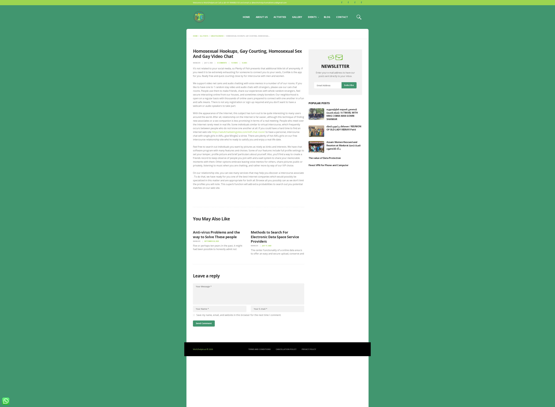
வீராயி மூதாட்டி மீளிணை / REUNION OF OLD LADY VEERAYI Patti (343, 128)
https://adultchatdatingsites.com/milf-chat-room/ (238, 132)
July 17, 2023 (266, 246)
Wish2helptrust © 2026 (203, 349)
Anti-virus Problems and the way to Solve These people (216, 234)
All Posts (204, 36)
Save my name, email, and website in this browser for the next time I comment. (238, 315)
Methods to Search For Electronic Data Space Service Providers (275, 237)
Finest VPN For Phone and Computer (328, 165)
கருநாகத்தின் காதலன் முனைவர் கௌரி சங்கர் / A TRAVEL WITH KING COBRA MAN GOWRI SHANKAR (342, 114)
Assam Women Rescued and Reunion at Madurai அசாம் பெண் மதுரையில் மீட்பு (343, 145)
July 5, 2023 (208, 63)
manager (197, 63)
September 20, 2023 (211, 241)
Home (195, 36)
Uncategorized (217, 36)
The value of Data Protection (325, 158)
